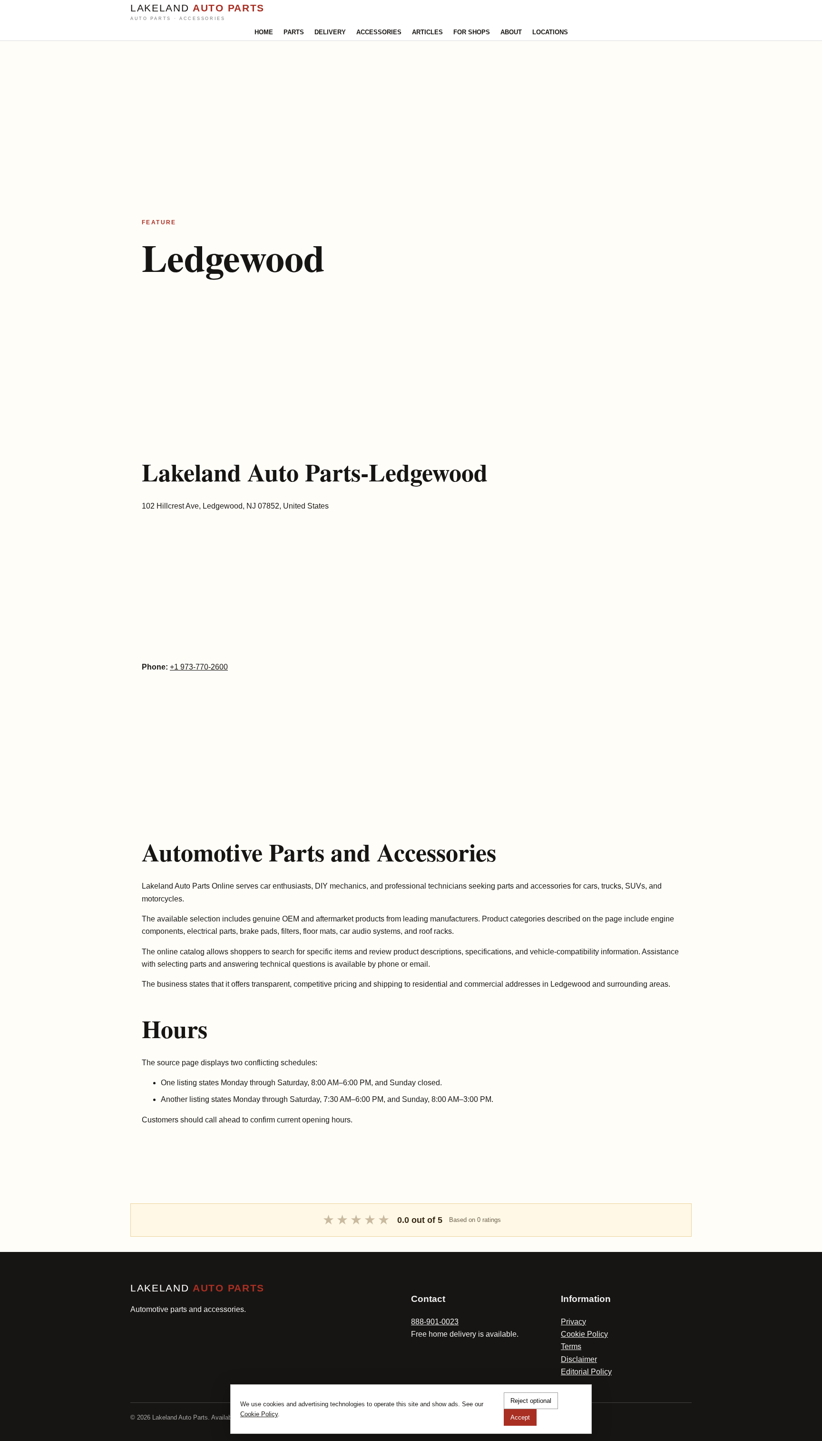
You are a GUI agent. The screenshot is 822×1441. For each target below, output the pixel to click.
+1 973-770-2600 (199, 667)
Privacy (573, 1322)
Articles (427, 32)
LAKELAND (197, 12)
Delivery (330, 32)
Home (263, 32)
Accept (520, 1417)
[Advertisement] (285, 107)
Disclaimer (579, 1359)
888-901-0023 (435, 1322)
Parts (294, 32)
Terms (571, 1346)
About (511, 32)
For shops (471, 32)
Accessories (378, 32)
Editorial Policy (586, 1372)
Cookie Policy (584, 1334)
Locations (550, 32)
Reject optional (530, 1400)
